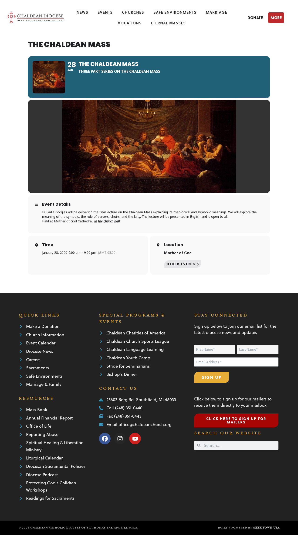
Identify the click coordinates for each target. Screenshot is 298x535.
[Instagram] (120, 438)
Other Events (181, 263)
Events (105, 12)
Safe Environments (174, 12)
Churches (133, 12)
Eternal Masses (168, 23)
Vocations (130, 23)
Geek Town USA (266, 527)
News (82, 12)
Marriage (216, 12)
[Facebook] (105, 438)
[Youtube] (135, 438)
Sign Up (212, 377)
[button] (279, 17)
